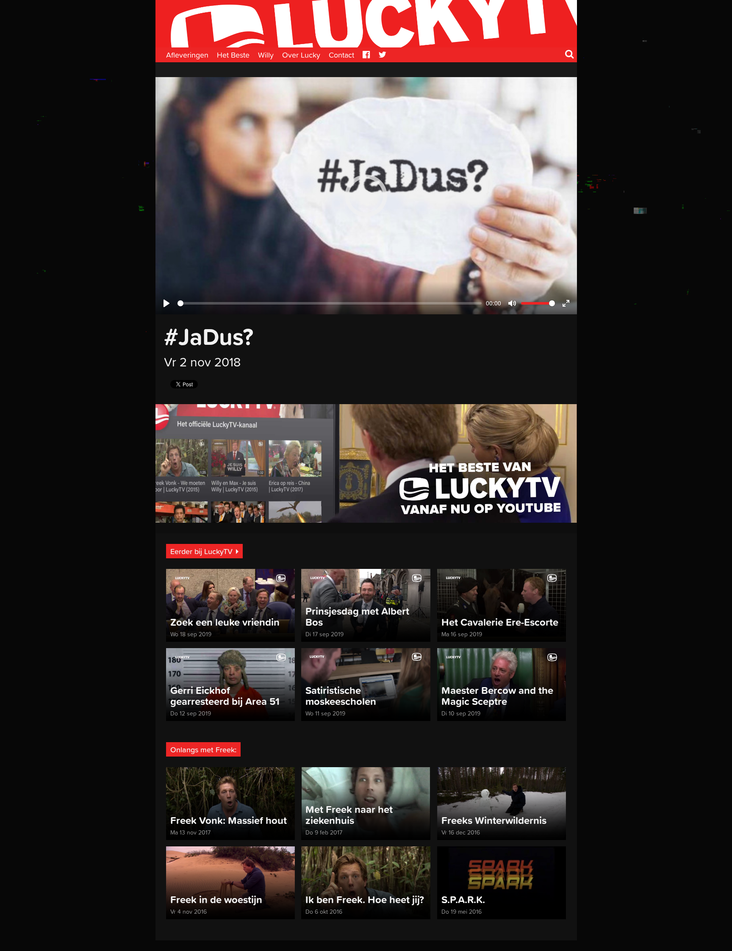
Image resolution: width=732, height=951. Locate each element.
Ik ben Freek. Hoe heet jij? (364, 899)
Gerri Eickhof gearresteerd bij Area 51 (225, 696)
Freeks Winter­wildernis (493, 820)
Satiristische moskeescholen (340, 696)
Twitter (382, 54)
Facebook (366, 54)
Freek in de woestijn (216, 899)
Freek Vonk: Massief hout (228, 820)
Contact (341, 55)
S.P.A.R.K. (463, 899)
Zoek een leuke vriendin (225, 622)
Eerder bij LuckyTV (201, 551)
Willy (266, 55)
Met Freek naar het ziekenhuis (349, 815)
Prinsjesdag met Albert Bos (357, 617)
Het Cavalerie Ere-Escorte (499, 622)
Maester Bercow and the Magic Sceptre (497, 696)
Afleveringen (187, 55)
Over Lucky (301, 55)
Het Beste (233, 55)
